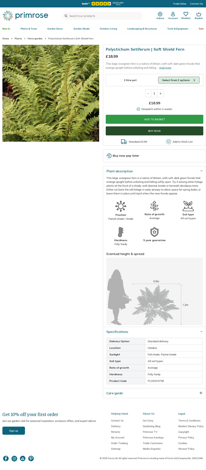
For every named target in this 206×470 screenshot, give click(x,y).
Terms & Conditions (189, 420)
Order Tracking (119, 443)
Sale (201, 28)
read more (165, 67)
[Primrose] (25, 15)
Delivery (116, 426)
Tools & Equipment (177, 28)
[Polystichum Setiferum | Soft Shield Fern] (50, 93)
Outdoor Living (108, 28)
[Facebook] (6, 458)
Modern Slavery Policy (191, 426)
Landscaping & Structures (142, 28)
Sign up (13, 430)
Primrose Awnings (153, 437)
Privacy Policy (186, 437)
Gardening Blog (151, 426)
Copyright (183, 431)
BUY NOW (154, 130)
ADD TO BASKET (154, 119)
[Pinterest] (31, 458)
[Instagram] (15, 458)
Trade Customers (153, 443)
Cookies (182, 443)
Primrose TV (150, 431)
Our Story (148, 420)
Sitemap (116, 448)
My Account (117, 437)
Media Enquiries (152, 448)
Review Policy (186, 448)
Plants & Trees (29, 28)
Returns (115, 431)
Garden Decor (55, 28)
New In (6, 28)
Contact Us (196, 3)
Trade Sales (179, 3)
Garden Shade (81, 28)
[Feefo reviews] (103, 3)
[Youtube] (23, 458)
